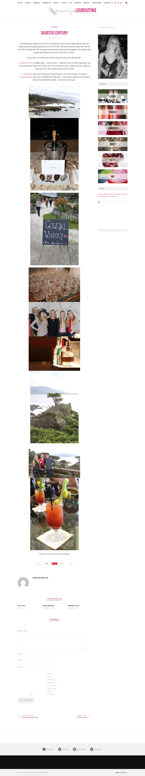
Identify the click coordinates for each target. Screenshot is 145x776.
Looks (27, 3)
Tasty (64, 3)
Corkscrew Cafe (25, 77)
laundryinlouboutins (40, 578)
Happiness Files (74, 606)
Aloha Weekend (48, 606)
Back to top (121, 772)
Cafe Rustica (28, 74)
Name (20, 653)
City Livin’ (21, 606)
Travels (36, 3)
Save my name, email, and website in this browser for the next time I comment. (52, 684)
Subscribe (96, 3)
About (86, 3)
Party (56, 3)
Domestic (46, 3)
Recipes (78, 3)
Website (20, 667)
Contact (108, 3)
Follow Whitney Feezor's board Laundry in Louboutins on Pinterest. (112, 195)
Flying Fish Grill (26, 63)
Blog (20, 3)
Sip (70, 3)
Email (20, 660)
